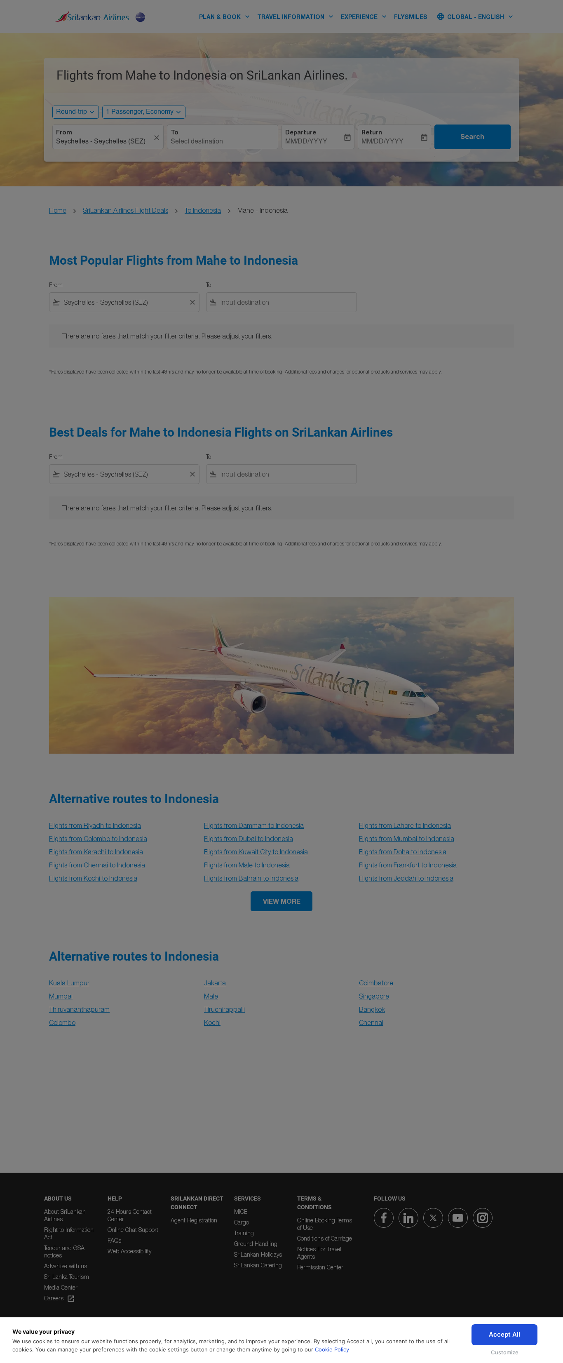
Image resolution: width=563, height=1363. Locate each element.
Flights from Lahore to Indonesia (405, 825)
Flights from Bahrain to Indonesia (251, 878)
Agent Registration (194, 1220)
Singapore (374, 996)
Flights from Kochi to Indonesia (93, 878)
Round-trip (71, 112)
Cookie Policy (332, 1349)
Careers (59, 1299)
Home (57, 210)
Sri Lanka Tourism (66, 1276)
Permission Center (320, 1267)
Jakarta (215, 983)
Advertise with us (65, 1265)
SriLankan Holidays (258, 1254)
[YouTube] (458, 1218)
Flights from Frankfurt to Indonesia (408, 865)
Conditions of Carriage (324, 1238)
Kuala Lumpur (69, 983)
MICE (240, 1211)
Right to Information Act (69, 1233)
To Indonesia (203, 210)
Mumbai (61, 996)
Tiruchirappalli (224, 1009)
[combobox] (104, 142)
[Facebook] (384, 1218)
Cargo (241, 1222)
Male (211, 996)
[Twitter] (433, 1218)
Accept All (504, 1334)
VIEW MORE (281, 901)
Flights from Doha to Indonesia (402, 851)
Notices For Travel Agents (319, 1253)
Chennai (371, 1022)
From (64, 132)
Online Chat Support (133, 1229)
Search (472, 136)
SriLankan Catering (258, 1265)
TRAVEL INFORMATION (296, 16)
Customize (504, 1352)
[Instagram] (483, 1218)
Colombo (62, 1022)
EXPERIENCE (364, 16)
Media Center (60, 1287)
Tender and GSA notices (64, 1251)
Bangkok (372, 1009)
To (174, 132)
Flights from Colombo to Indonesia (98, 838)
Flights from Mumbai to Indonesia (406, 838)
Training (244, 1232)
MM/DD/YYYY (306, 142)
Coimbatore (376, 983)
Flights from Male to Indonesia (247, 865)
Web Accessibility (129, 1251)
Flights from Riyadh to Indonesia (95, 825)
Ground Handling (255, 1243)
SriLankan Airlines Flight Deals (125, 210)
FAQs (114, 1240)
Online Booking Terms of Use (324, 1224)
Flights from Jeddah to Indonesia (406, 878)
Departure (300, 132)
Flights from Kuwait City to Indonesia (256, 851)
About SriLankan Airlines (65, 1215)
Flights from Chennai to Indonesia (97, 865)
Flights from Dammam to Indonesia (254, 825)
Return (371, 132)
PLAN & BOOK (225, 16)
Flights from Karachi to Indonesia (96, 851)
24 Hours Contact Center (130, 1215)
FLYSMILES (410, 16)
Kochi (212, 1022)
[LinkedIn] (408, 1218)
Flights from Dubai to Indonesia (248, 838)
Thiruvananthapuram (79, 1009)
